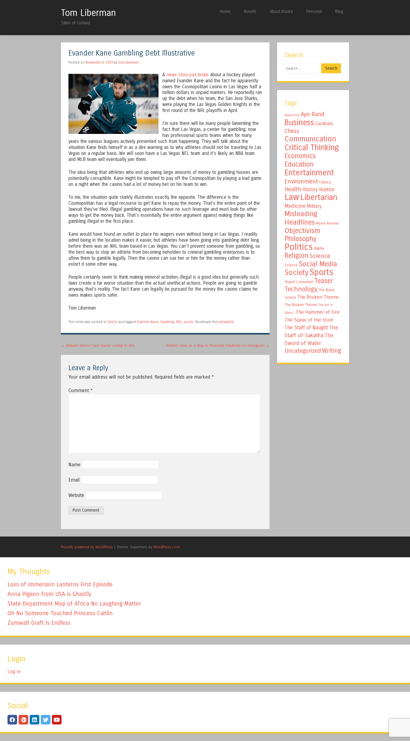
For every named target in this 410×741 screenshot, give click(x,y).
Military (314, 206)
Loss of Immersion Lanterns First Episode (60, 584)
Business (299, 122)
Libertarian (318, 197)
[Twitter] (45, 719)
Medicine (295, 206)
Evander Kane (147, 322)
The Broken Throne (318, 297)
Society (296, 272)
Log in (14, 671)
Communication (310, 139)
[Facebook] (12, 719)
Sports (112, 322)
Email (74, 480)
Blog (339, 11)
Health (293, 189)
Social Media (318, 264)
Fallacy (325, 182)
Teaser (323, 281)
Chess (292, 131)
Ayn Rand (312, 114)
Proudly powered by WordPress (87, 547)
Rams (319, 248)
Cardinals (324, 123)
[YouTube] (57, 719)
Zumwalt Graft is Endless (39, 622)
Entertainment (309, 172)
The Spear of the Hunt (309, 320)
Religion (296, 256)
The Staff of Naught (306, 328)
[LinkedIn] (34, 719)
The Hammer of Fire (317, 312)
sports (189, 322)
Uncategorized (303, 350)
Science (319, 256)
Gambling (167, 322)
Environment (301, 181)
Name (74, 464)
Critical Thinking (312, 147)
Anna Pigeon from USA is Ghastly (49, 594)
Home (225, 11)
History (310, 189)
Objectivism (302, 230)
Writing (331, 351)
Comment (80, 390)
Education (299, 164)
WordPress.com (167, 547)
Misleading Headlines (301, 218)
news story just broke (188, 74)
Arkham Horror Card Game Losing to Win (98, 345)
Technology (301, 289)
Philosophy (301, 239)
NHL (179, 322)
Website (76, 495)
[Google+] (23, 719)
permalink (226, 322)
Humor (327, 189)
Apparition (292, 115)
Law (292, 197)
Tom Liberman (88, 13)
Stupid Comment (299, 282)
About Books (281, 11)
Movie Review (327, 223)
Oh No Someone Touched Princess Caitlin (60, 613)
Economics (300, 156)
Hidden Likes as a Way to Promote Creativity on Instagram (218, 345)
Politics (299, 247)
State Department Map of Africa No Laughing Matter (74, 603)
